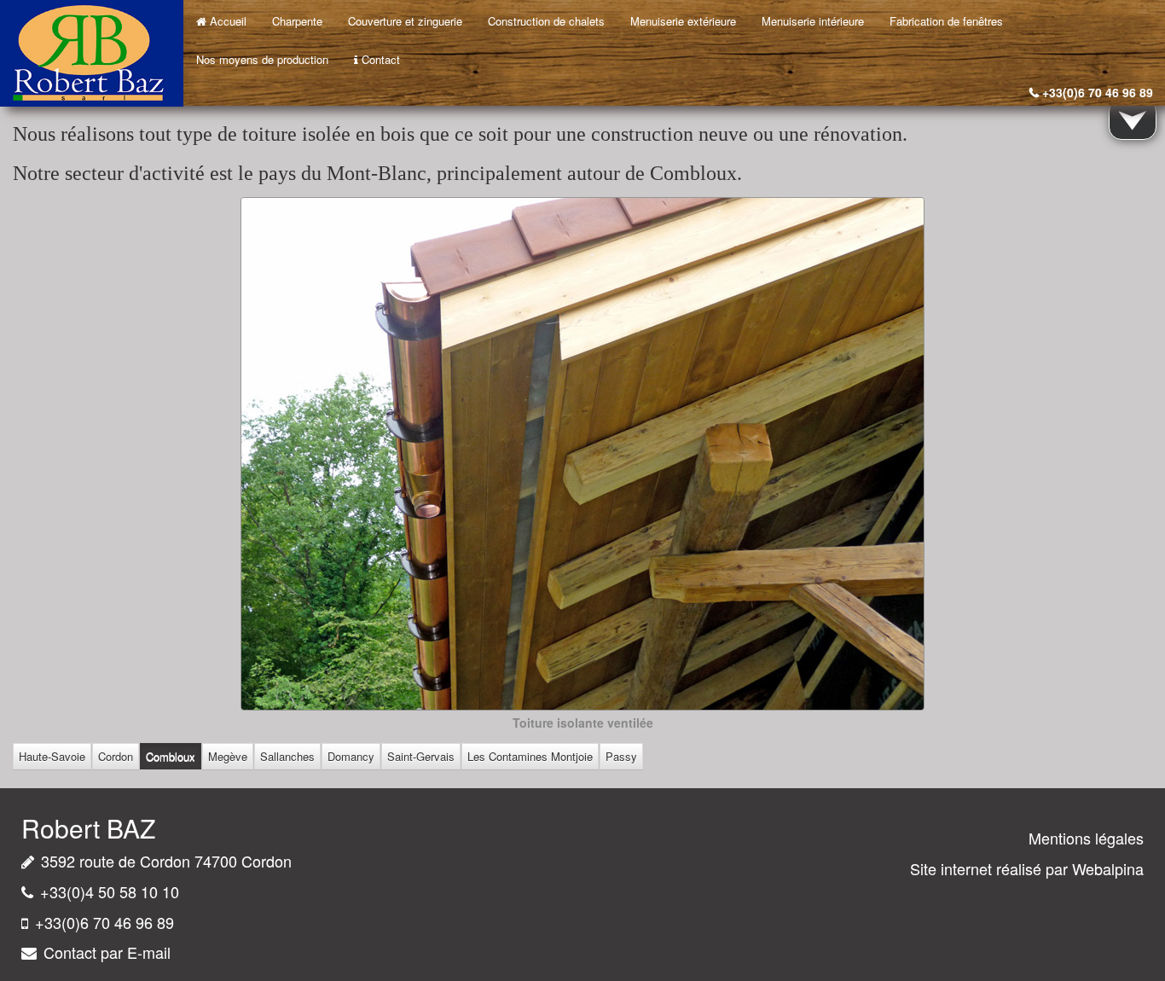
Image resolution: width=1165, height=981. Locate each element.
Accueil (228, 21)
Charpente (297, 21)
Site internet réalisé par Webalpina (1027, 868)
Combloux (170, 756)
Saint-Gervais (421, 756)
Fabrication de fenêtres (946, 21)
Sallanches (287, 756)
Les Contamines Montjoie (530, 756)
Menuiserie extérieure (683, 21)
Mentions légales (1086, 838)
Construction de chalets (546, 21)
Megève (227, 756)
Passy (621, 756)
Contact (381, 59)
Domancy (350, 756)
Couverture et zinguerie (405, 21)
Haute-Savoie (52, 756)
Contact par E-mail (107, 952)
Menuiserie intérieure (813, 21)
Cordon (115, 756)
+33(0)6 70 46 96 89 (1097, 92)
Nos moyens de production (262, 59)
